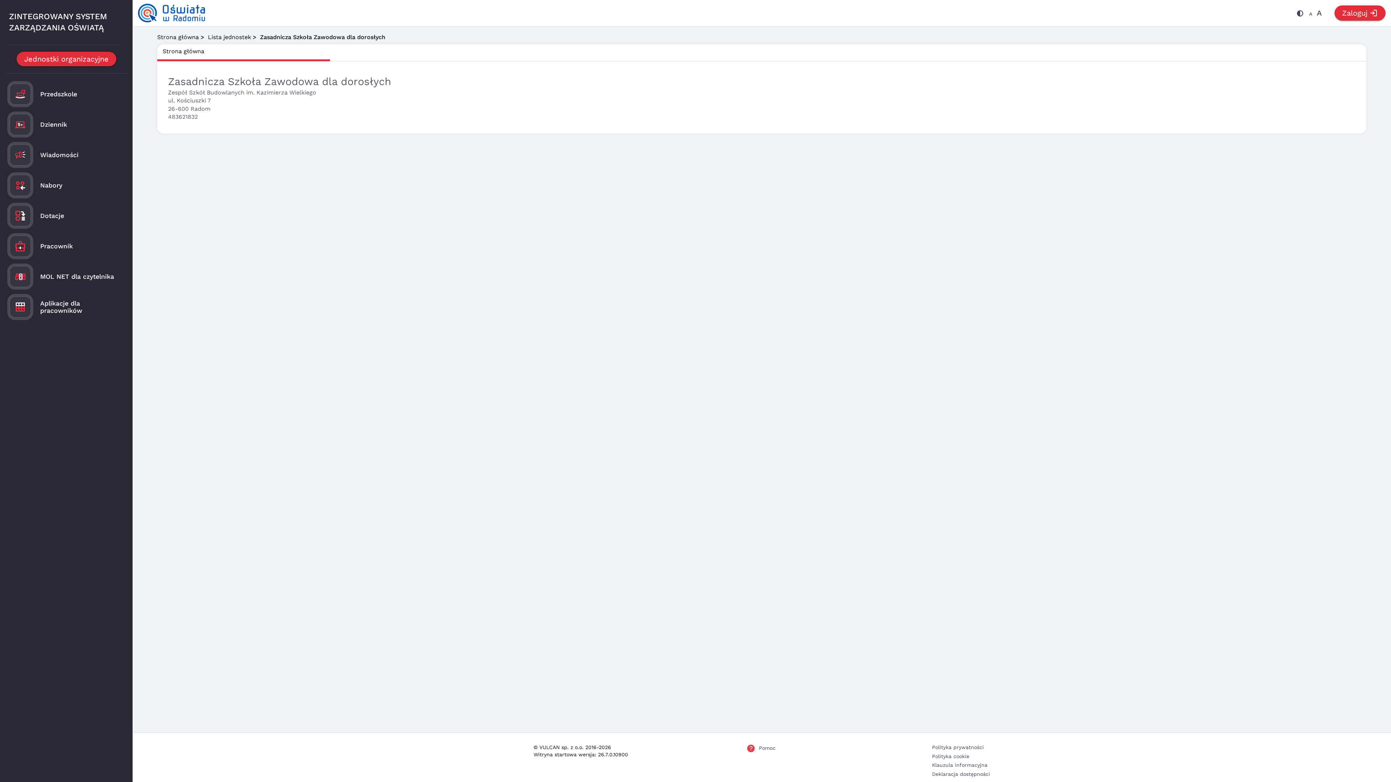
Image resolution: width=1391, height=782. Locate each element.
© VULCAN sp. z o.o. (559, 747)
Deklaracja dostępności (961, 774)
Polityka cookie (950, 756)
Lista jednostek (229, 37)
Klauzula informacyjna (959, 765)
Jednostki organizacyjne (66, 59)
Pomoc (767, 748)
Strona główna (178, 37)
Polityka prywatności (958, 747)
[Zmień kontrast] (1300, 14)
